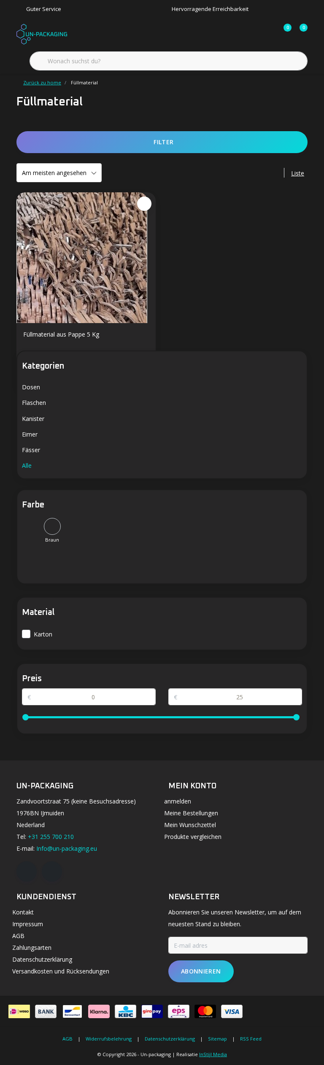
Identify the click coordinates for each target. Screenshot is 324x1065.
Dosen (31, 387)
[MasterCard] (205, 1011)
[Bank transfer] (46, 1011)
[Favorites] (267, 34)
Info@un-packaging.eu (66, 848)
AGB (67, 1038)
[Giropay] (152, 1011)
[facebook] (26, 871)
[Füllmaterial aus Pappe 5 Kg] (86, 257)
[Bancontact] (72, 1011)
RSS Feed (251, 1038)
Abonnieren (201, 971)
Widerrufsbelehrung (109, 1038)
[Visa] (232, 1011)
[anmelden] (251, 34)
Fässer (31, 450)
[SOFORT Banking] (99, 1011)
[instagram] (52, 871)
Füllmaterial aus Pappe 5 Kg (61, 334)
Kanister (33, 419)
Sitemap (217, 1038)
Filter (163, 142)
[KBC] (125, 1011)
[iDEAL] (19, 1011)
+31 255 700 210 (51, 837)
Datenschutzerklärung (170, 1038)
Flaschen (34, 403)
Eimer (30, 434)
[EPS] (178, 1011)
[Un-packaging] (41, 33)
